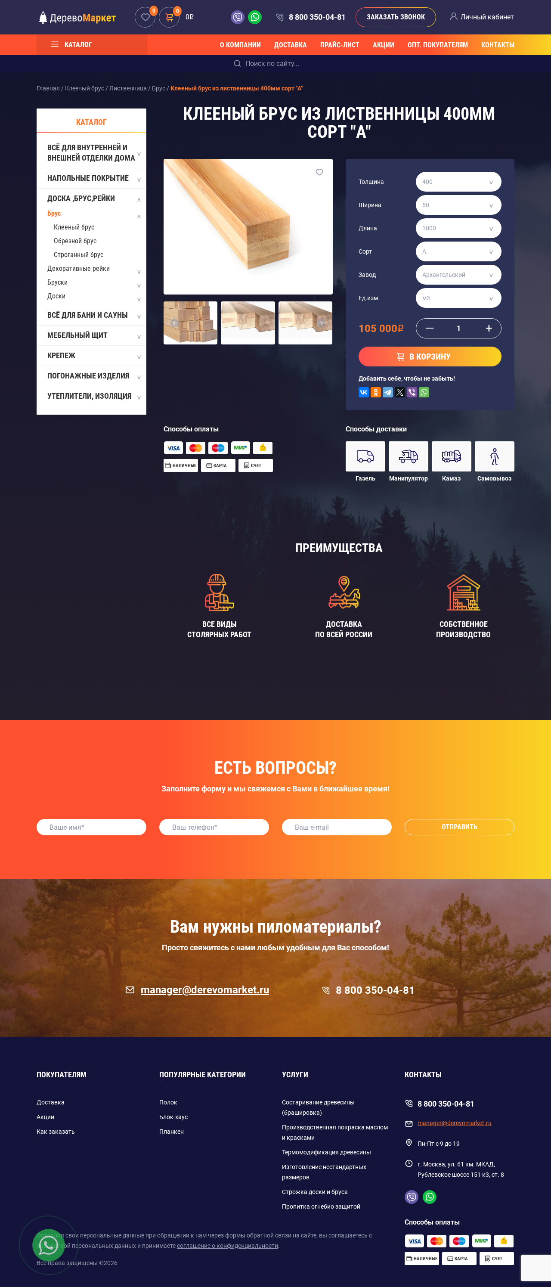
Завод (367, 274)
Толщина (371, 181)
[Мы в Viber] (239, 17)
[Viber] (412, 392)
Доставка (290, 45)
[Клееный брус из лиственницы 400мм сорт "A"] (248, 226)
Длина (368, 228)
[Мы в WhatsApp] (255, 17)
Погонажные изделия (88, 375)
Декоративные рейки (78, 268)
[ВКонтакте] (364, 392)
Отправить (459, 827)
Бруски (57, 282)
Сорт (365, 251)
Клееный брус (74, 227)
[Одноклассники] (376, 392)
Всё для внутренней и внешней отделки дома (91, 152)
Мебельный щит (77, 335)
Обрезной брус (75, 241)
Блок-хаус (173, 1116)
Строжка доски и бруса (315, 1191)
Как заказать (56, 1131)
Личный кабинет (487, 17)
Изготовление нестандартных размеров (324, 1172)
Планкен (171, 1131)
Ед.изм (368, 298)
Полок (168, 1102)
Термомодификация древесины (326, 1152)
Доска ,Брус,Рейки (81, 198)
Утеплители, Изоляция (89, 395)
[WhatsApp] (424, 392)
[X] (400, 392)
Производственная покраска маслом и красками (335, 1132)
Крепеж (61, 355)
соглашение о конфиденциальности (227, 1245)
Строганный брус (78, 255)
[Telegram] (388, 392)
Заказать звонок (396, 17)
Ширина (370, 205)
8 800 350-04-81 (317, 17)
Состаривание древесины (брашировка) (318, 1107)
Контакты (497, 45)
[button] (175, 322)
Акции (383, 45)
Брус (54, 213)
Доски (56, 296)
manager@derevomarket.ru (205, 990)
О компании (240, 45)
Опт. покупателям (438, 45)
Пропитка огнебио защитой (321, 1206)
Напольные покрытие (88, 178)
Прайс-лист (339, 45)
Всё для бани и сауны (87, 314)
